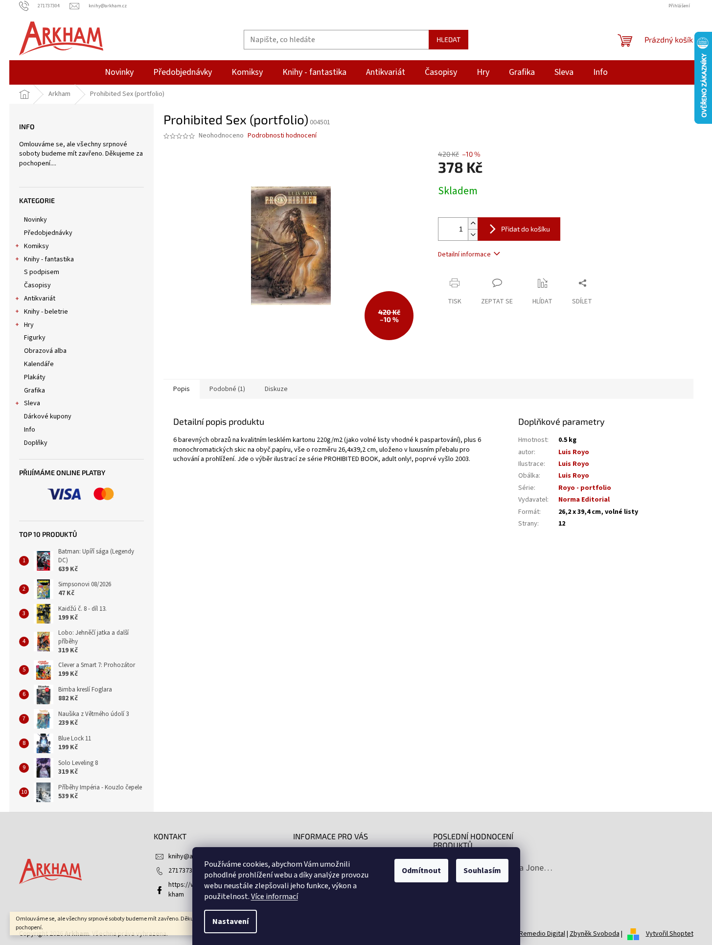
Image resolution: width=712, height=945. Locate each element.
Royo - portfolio (584, 488)
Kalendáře (39, 364)
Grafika (34, 390)
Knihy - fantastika (49, 259)
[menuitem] (119, 72)
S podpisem (41, 272)
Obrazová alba (45, 351)
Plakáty (35, 377)
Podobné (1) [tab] (227, 389)
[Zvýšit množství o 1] (473, 223)
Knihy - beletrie (46, 312)
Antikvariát (39, 298)
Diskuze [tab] (276, 389)
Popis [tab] (181, 389)
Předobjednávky (48, 233)
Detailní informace (464, 254)
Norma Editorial (584, 500)
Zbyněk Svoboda (595, 934)
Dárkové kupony (47, 416)
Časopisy (37, 285)
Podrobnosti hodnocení (282, 135)
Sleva (32, 403)
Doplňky (35, 443)
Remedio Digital (542, 934)
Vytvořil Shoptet (669, 934)
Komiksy (36, 246)
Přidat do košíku (525, 229)
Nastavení (230, 921)
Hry (29, 325)
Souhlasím (482, 870)
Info (29, 430)
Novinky (35, 220)
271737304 (183, 871)
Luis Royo (573, 452)
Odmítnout (421, 870)
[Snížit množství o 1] (473, 234)
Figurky (35, 338)
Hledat (448, 39)
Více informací (274, 896)
